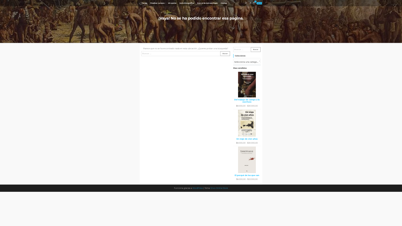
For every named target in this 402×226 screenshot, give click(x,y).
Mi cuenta (172, 3)
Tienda (144, 3)
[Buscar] (246, 3)
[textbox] (247, 62)
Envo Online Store (219, 188)
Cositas (224, 3)
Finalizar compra (157, 3)
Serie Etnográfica (186, 3)
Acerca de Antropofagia (207, 3)
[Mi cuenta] (250, 3)
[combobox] (247, 61)
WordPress (198, 188)
